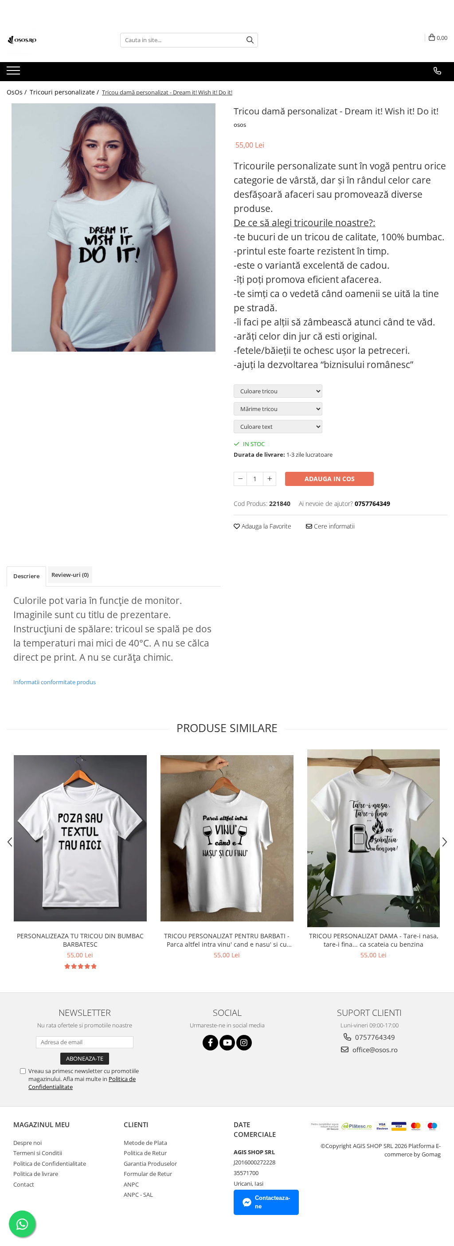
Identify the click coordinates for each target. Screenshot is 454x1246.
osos (240, 125)
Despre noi (27, 1143)
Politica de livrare (35, 1174)
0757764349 (374, 1037)
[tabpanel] (113, 227)
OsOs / (17, 92)
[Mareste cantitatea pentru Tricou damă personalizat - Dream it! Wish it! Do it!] (269, 479)
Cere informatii (333, 526)
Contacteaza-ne (272, 1202)
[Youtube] (227, 1042)
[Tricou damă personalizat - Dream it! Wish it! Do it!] (113, 227)
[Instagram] (244, 1042)
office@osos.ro (374, 1049)
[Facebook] (210, 1042)
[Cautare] (250, 40)
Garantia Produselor (150, 1164)
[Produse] (14, 73)
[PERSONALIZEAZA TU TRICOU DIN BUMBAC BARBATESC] (80, 838)
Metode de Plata (145, 1143)
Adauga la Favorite (265, 526)
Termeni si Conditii (37, 1153)
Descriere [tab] (26, 576)
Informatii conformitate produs (54, 682)
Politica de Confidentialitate (49, 1164)
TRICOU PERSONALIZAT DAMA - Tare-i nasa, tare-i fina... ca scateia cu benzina (373, 940)
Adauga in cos (330, 478)
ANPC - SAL (138, 1195)
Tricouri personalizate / (65, 92)
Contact (23, 1184)
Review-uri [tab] (70, 575)
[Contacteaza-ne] (437, 71)
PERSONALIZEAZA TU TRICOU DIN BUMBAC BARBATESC (80, 940)
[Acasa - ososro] (51, 39)
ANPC (131, 1184)
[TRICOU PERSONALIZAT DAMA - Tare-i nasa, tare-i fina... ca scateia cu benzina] (373, 838)
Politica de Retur (145, 1153)
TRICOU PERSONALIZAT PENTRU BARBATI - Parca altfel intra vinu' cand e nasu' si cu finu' (227, 940)
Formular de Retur (148, 1174)
